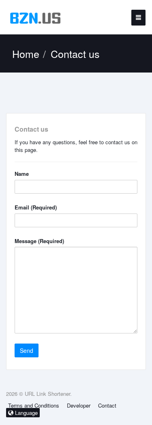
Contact (107, 405)
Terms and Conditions (33, 405)
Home (25, 53)
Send (26, 350)
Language (25, 412)
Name (22, 173)
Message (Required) (39, 241)
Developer (78, 405)
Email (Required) (36, 207)
